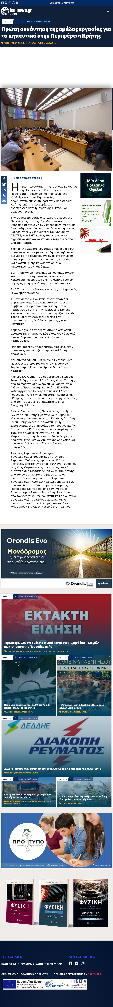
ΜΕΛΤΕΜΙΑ (78, 803)
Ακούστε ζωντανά (60, 3)
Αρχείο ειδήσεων (32, 964)
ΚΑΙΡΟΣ (64, 803)
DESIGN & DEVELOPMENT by (77, 974)
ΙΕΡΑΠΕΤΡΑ (7, 21)
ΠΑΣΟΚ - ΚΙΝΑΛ (27, 712)
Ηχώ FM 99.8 (9, 964)
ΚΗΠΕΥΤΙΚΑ (28, 43)
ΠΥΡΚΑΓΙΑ (36, 651)
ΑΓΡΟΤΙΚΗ (39, 43)
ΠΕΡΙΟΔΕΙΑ (16, 712)
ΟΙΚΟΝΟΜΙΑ (16, 43)
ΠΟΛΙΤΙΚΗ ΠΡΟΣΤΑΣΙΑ (23, 651)
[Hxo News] (16, 12)
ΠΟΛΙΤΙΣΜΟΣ (75, 712)
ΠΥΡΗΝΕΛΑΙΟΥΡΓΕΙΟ (60, 651)
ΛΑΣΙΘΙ (9, 712)
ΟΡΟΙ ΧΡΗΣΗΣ (9, 974)
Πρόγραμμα (55, 964)
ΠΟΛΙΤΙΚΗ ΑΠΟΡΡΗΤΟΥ (34, 974)
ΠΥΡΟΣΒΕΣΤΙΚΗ (46, 651)
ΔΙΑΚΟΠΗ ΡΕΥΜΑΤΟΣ (23, 773)
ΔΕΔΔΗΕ (35, 773)
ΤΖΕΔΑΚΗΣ (50, 43)
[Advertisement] (56, 67)
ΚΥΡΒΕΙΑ (84, 712)
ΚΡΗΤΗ (7, 43)
